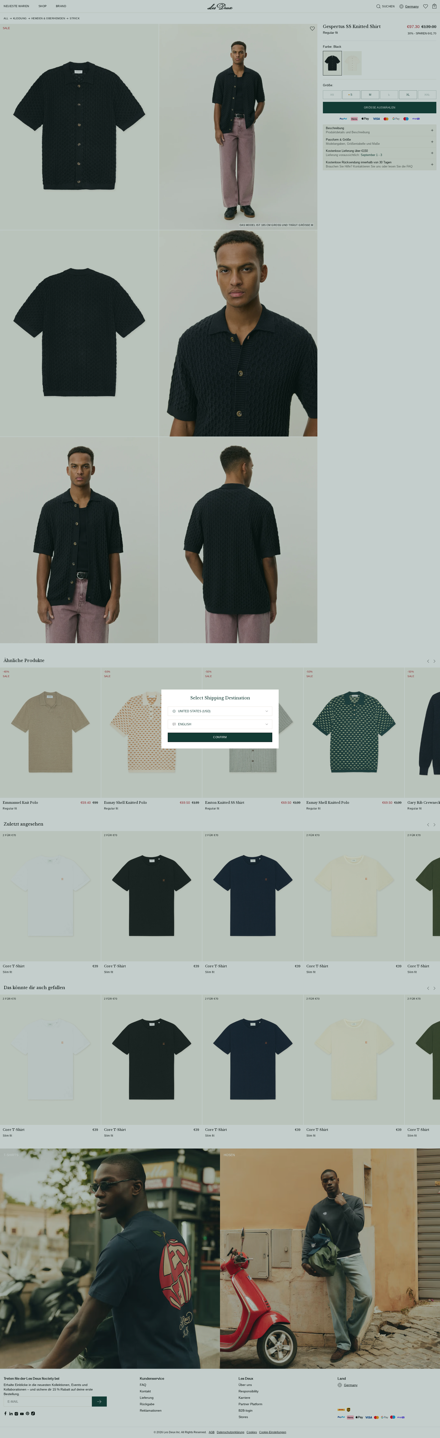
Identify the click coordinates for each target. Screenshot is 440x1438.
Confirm (220, 737)
